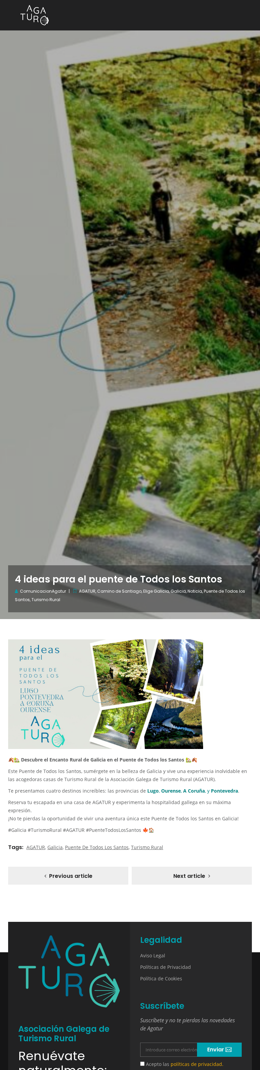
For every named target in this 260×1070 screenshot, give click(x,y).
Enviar (216, 1049)
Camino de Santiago (119, 591)
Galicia (178, 591)
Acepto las (184, 1064)
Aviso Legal (152, 955)
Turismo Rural (45, 599)
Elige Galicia (156, 591)
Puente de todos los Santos (97, 847)
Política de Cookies (161, 978)
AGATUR (87, 591)
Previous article (70, 876)
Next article (189, 876)
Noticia (195, 591)
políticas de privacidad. (197, 1064)
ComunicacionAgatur (43, 591)
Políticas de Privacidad (165, 967)
